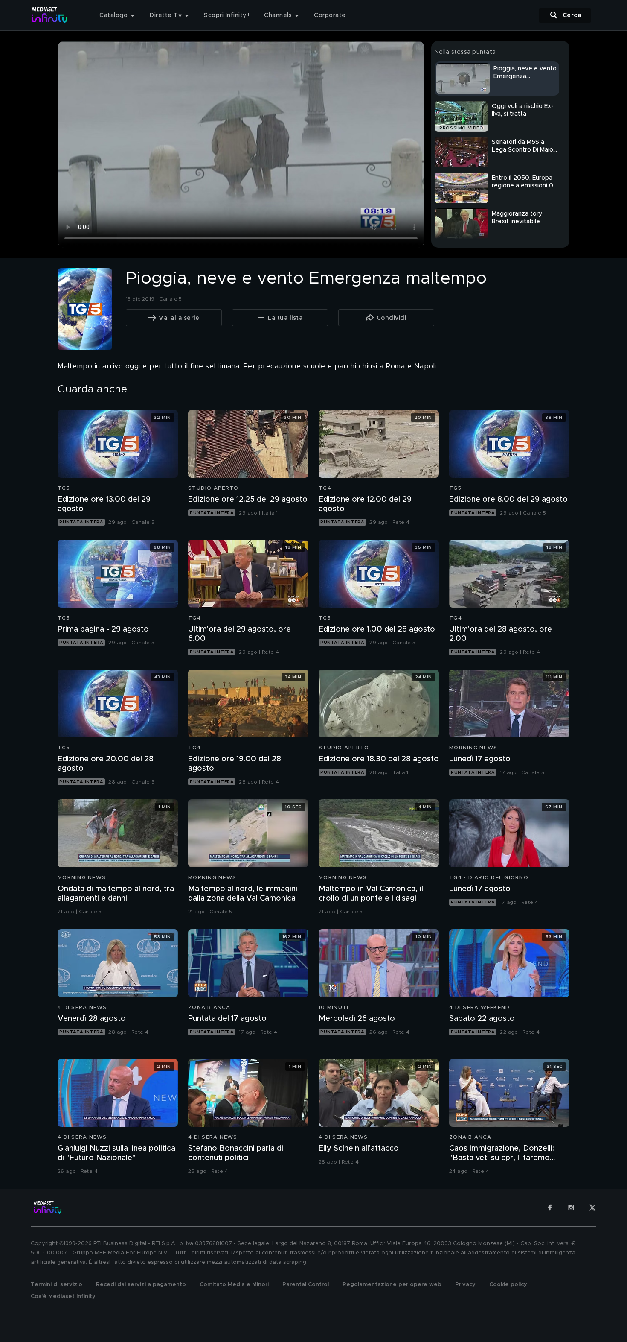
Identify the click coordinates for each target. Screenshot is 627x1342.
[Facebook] (550, 1207)
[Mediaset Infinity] (50, 15)
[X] (592, 1207)
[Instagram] (571, 1207)
